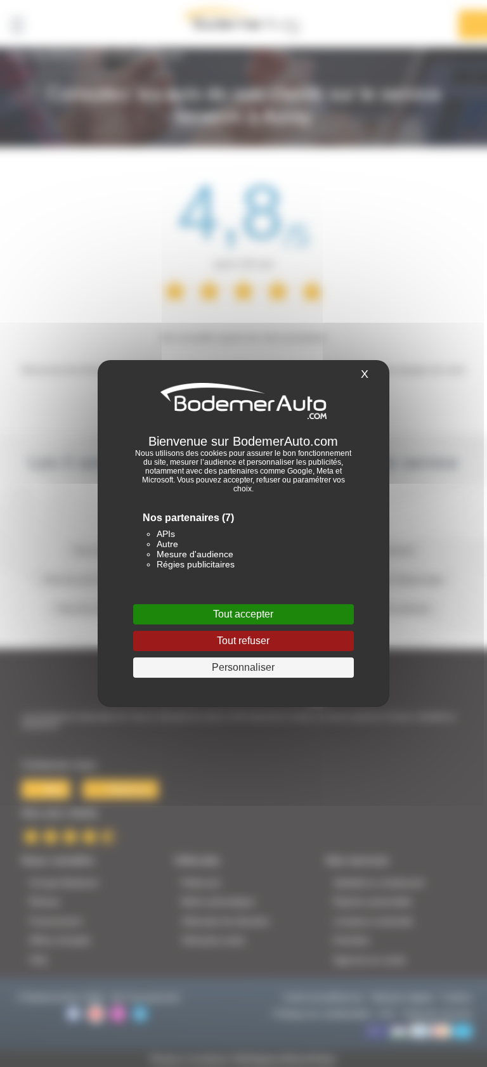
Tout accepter (243, 614)
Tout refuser (243, 640)
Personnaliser (243, 667)
